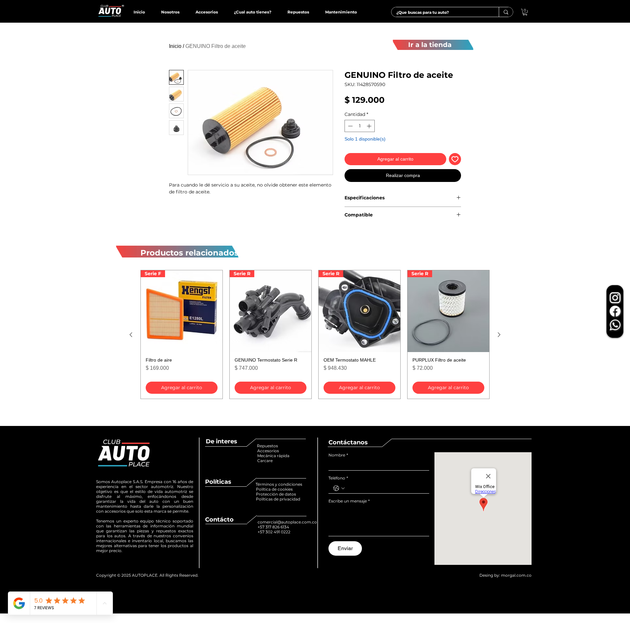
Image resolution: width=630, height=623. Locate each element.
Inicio (175, 46)
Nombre (338, 455)
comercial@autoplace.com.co (287, 522)
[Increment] (370, 126)
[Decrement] (350, 126)
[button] (525, 12)
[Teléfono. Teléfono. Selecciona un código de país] (339, 488)
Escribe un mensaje (349, 501)
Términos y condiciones (279, 484)
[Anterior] (131, 335)
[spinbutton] (360, 126)
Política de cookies (275, 489)
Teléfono (338, 478)
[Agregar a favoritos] (455, 159)
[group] (315, 334)
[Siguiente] (499, 335)
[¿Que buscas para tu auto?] (506, 12)
